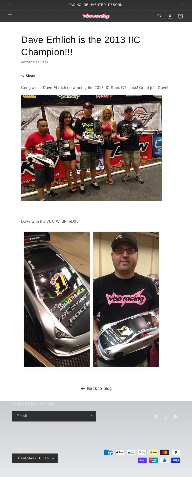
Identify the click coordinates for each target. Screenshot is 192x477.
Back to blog (99, 388)
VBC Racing (30, 474)
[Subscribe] (90, 416)
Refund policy (94, 474)
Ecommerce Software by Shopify (60, 474)
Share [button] (30, 76)
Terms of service (142, 474)
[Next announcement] (183, 5)
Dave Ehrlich (54, 88)
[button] (10, 16)
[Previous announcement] (9, 5)
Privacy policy (117, 474)
